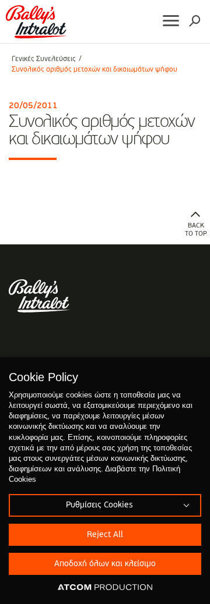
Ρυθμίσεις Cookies (99, 505)
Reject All (105, 535)
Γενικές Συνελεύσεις (44, 59)
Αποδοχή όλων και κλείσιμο (105, 564)
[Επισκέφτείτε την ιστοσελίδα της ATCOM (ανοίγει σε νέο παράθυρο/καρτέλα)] (105, 587)
